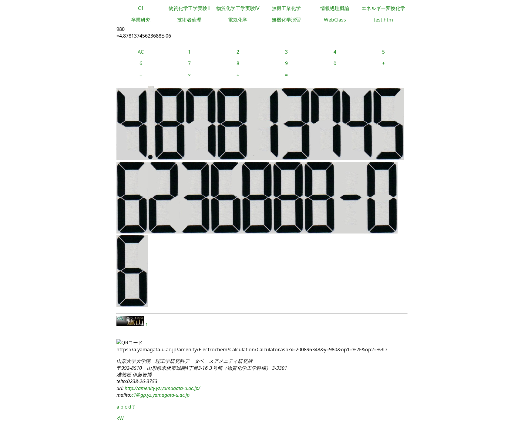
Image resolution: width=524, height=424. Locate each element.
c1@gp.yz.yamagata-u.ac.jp (160, 395)
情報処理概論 (334, 8)
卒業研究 (140, 19)
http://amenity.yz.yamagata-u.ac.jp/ (161, 388)
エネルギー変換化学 (383, 8)
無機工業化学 (286, 8)
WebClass (335, 19)
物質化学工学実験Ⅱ (189, 8)
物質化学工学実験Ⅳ (238, 8)
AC (141, 51)
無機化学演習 (286, 19)
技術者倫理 (189, 19)
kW (120, 418)
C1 (141, 8)
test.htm (383, 19)
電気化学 (237, 19)
